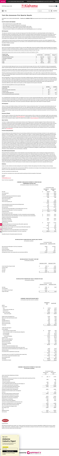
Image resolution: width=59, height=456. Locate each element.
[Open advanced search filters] (51, 11)
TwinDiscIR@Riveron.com (6, 177)
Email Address (5, 447)
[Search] (49, 11)
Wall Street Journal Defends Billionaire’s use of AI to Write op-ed (41, 1)
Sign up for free (10, 451)
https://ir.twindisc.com (21, 116)
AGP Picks (3, 1)
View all (56, 1)
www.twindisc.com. (9, 128)
